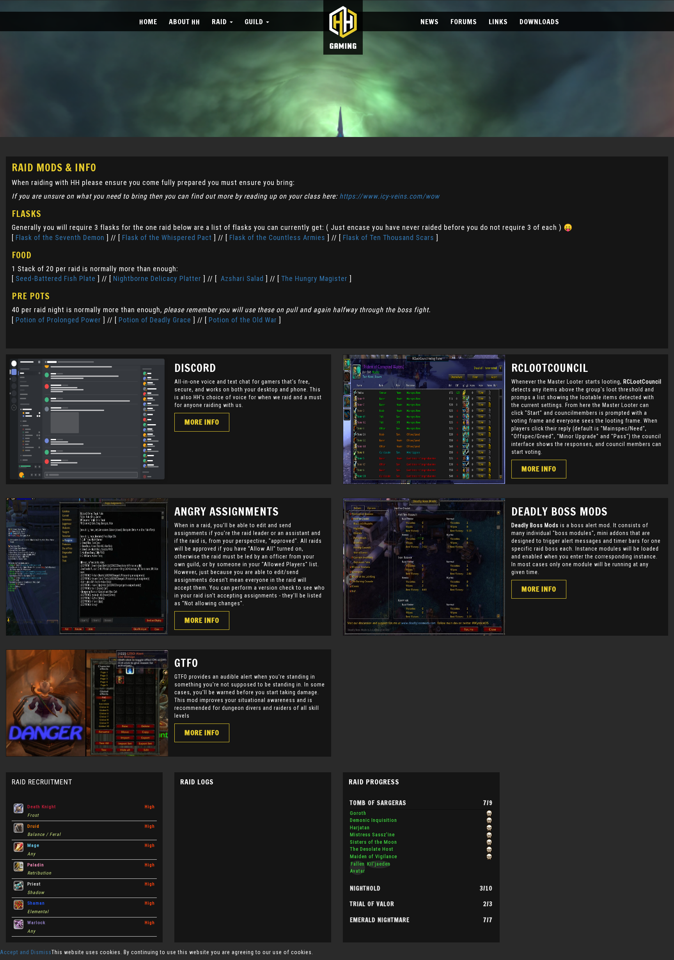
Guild (255, 21)
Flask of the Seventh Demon (61, 237)
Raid (220, 21)
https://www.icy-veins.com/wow (389, 196)
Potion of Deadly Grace (155, 320)
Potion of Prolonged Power (58, 320)
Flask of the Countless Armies (277, 237)
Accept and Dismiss (25, 952)
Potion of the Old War (243, 320)
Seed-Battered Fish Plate (56, 278)
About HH (184, 21)
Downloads (539, 21)
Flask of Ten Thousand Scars (388, 237)
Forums (464, 21)
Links (498, 21)
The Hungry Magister (314, 278)
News (429, 21)
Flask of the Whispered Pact (167, 237)
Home (148, 21)
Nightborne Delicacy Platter (157, 278)
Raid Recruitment (42, 782)
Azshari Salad (242, 278)
